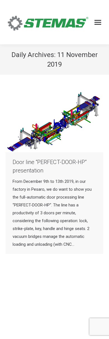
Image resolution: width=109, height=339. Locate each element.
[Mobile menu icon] (97, 22)
